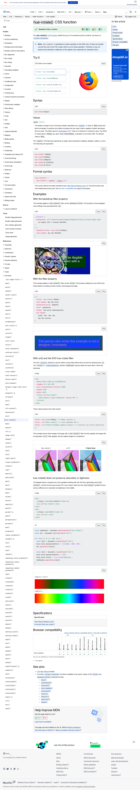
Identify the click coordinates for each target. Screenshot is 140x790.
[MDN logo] (7, 753)
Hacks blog (115, 775)
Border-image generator (13, 217)
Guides (5, 32)
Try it (114, 27)
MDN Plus (59, 771)
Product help (60, 775)
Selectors (8, 249)
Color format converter (13, 229)
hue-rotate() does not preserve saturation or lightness (61, 478)
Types (7, 272)
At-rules (7, 264)
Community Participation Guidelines (73, 782)
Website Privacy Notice (26, 782)
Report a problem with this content (67, 730)
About (58, 758)
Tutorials (114, 768)
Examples (116, 36)
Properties (8, 245)
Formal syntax (117, 33)
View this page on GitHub (43, 730)
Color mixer (9, 233)
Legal (55, 782)
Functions (8, 276)
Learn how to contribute (43, 722)
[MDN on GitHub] (4, 769)
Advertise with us (62, 768)
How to (5, 205)
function (54, 35)
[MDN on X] (11, 769)
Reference (7, 241)
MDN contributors (74, 727)
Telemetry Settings (43, 782)
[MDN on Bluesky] (7, 769)
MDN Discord (88, 768)
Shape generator (11, 236)
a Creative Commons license (85, 787)
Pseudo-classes (10, 256)
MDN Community (90, 758)
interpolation (63, 131)
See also (116, 45)
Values (36, 117)
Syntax (115, 30)
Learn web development (119, 761)
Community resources (91, 761)
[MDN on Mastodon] (14, 769)
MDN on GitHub (89, 771)
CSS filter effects (43, 671)
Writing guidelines (90, 765)
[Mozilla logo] (9, 782)
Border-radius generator (13, 221)
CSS (49, 35)
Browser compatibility (120, 42)
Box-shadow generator (13, 225)
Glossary (114, 771)
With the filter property (45, 278)
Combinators (9, 253)
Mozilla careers (61, 765)
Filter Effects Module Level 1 (77, 186)
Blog (105, 12)
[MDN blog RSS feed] (18, 769)
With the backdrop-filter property (50, 199)
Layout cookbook (11, 209)
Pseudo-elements (11, 260)
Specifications (117, 39)
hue (66, 35)
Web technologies (117, 758)
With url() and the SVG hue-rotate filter (53, 358)
